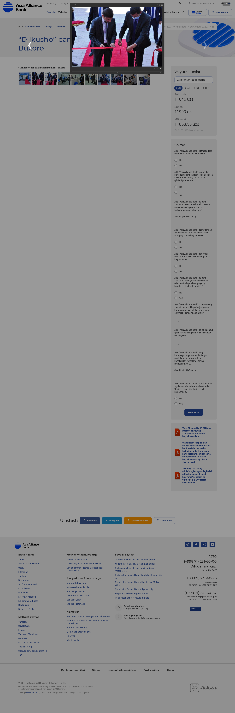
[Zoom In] (159, 5)
